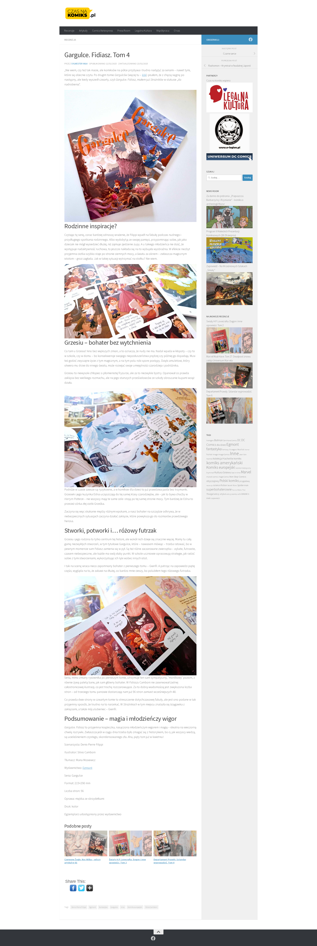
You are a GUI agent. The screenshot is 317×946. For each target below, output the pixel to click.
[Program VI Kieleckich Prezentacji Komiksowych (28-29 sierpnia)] (229, 262)
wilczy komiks (231, 494)
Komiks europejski (135, 907)
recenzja (209, 485)
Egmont (87, 768)
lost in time (236, 472)
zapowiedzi (215, 498)
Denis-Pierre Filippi (78, 907)
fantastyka (103, 907)
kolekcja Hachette (223, 458)
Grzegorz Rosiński (236, 449)
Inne (122, 907)
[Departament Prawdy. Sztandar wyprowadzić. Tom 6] (229, 422)
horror (247, 449)
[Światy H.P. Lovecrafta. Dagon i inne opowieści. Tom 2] (229, 352)
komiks (237, 458)
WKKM (244, 493)
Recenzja (70, 39)
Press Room (123, 30)
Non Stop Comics (237, 476)
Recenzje (69, 30)
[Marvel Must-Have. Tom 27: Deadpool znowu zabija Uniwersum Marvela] (229, 387)
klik (144, 75)
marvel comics (212, 476)
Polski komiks (229, 480)
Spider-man (242, 485)
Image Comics (223, 454)
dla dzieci (221, 444)
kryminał (210, 472)
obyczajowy (212, 481)
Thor (244, 490)
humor (209, 454)
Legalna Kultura (143, 30)
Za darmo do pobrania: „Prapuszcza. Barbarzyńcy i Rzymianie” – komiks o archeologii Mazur (225, 199)
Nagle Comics (224, 477)
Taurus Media (237, 490)
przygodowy (244, 481)
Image (215, 454)
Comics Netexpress (102, 30)
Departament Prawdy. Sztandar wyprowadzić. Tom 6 (170, 861)
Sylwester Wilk (79, 63)
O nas (177, 30)
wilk (239, 494)
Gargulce (114, 907)
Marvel (246, 472)
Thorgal (209, 493)
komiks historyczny (243, 468)
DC (239, 440)
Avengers (210, 440)
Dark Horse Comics (230, 440)
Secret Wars (232, 485)
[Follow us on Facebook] (251, 39)
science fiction (220, 485)
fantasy (225, 449)
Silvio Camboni (151, 907)
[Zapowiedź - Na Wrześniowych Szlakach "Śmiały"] (229, 304)
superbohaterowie (219, 489)
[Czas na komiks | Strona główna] (80, 13)
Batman (218, 440)
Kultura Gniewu (222, 472)
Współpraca (162, 30)
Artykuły (83, 30)
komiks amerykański (224, 462)
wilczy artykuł (220, 494)
